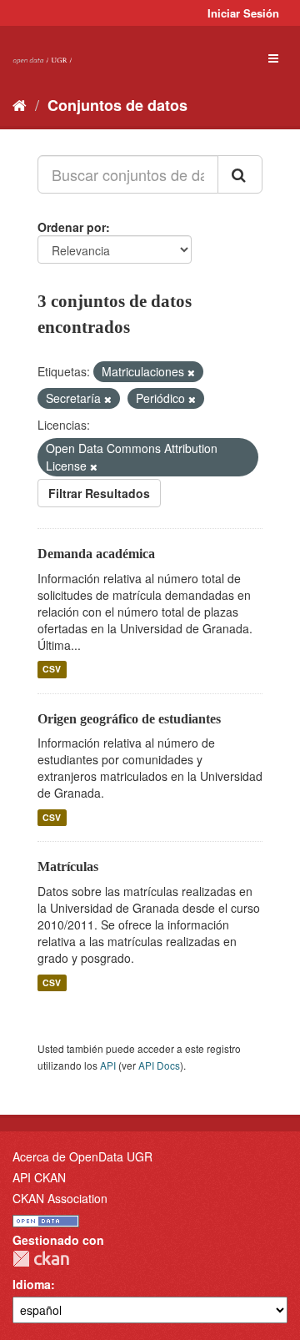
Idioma (31, 1284)
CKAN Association (60, 1198)
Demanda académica (96, 554)
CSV (51, 669)
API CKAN (39, 1177)
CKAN (40, 1258)
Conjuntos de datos (118, 105)
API (108, 1065)
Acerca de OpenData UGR (82, 1156)
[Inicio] (19, 104)
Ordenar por (72, 227)
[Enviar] (240, 174)
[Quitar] (191, 372)
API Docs (159, 1065)
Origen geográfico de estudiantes (129, 719)
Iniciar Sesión (243, 13)
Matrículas (68, 866)
